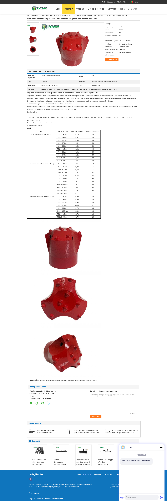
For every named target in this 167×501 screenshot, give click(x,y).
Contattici (132, 9)
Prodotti (67, 9)
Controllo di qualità (116, 9)
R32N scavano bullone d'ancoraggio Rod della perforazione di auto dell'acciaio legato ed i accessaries (125, 433)
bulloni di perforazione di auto (88, 380)
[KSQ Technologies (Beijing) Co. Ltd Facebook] (30, 479)
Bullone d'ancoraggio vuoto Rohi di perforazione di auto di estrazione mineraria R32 (87, 433)
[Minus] (161, 447)
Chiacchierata (112, 59)
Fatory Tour (109, 474)
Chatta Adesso (122, 2)
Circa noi (80, 9)
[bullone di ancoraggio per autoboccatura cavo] (32, 431)
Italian (137, 2)
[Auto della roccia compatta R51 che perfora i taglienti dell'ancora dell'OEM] (33, 29)
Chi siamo (97, 474)
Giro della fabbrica (96, 9)
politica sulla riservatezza (38, 484)
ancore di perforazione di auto (68, 380)
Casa (58, 9)
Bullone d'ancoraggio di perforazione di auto (56, 15)
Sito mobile (35, 493)
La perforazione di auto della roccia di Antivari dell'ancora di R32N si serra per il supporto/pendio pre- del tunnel (83, 466)
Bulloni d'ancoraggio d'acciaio (49, 380)
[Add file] (122, 497)
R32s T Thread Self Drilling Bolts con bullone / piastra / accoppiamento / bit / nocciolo (39, 464)
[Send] (161, 497)
